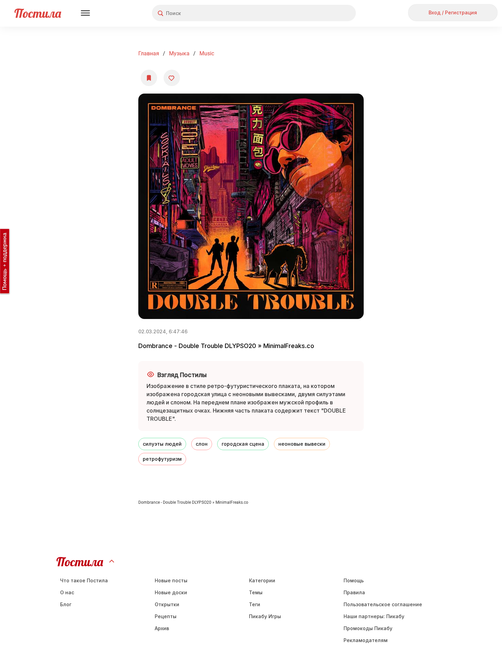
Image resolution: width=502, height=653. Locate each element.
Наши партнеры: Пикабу (374, 616)
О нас (67, 592)
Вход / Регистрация (453, 12)
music (206, 53)
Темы (256, 592)
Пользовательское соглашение (383, 604)
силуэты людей (162, 444)
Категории (262, 580)
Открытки (167, 604)
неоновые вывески (301, 444)
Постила (37, 13)
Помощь (354, 580)
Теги (254, 604)
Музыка (179, 53)
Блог (65, 604)
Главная (148, 53)
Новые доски (171, 592)
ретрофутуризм (162, 459)
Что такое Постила (84, 580)
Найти (325, 13)
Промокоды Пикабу (368, 628)
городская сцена (243, 444)
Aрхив (162, 628)
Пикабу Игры (265, 616)
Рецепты (166, 616)
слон (202, 444)
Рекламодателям (366, 640)
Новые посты (171, 580)
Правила (354, 592)
